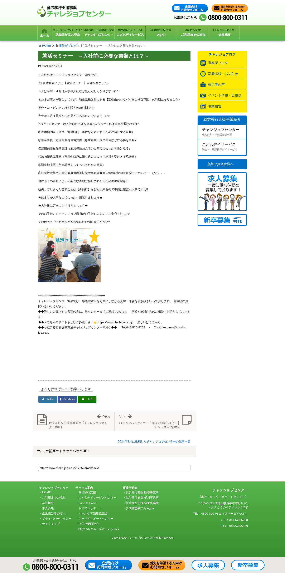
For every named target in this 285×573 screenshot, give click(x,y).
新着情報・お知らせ (223, 73)
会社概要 (48, 503)
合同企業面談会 (88, 523)
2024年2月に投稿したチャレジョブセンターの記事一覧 (154, 441)
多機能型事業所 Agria (140, 508)
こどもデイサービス (219, 146)
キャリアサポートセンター (95, 518)
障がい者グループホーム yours (98, 529)
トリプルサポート (90, 508)
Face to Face (87, 503)
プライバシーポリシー (56, 518)
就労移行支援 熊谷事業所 (142, 492)
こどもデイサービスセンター (97, 497)
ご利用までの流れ (54, 497)
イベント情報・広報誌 (224, 95)
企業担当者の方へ (54, 513)
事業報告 (214, 106)
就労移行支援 (87, 492)
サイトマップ (51, 523)
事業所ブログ (68, 45)
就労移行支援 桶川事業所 (142, 497)
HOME (46, 45)
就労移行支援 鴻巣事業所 (142, 503)
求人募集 (48, 508)
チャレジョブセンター (221, 132)
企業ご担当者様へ (220, 164)
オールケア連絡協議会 (93, 513)
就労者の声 (216, 84)
